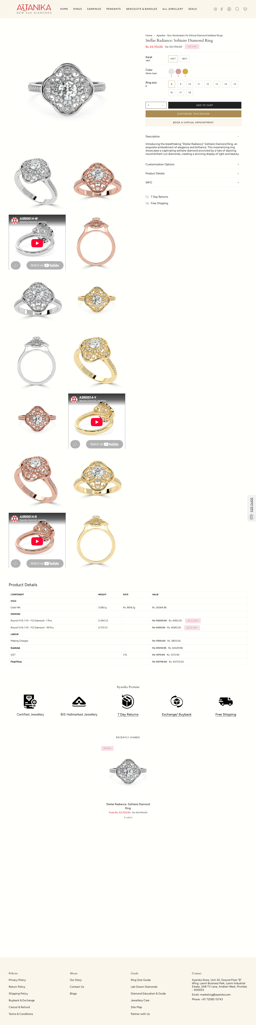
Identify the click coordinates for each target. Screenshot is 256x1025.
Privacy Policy (17, 980)
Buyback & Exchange (22, 1000)
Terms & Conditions (21, 1014)
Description (153, 136)
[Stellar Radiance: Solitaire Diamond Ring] (128, 773)
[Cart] (245, 9)
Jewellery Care (140, 1000)
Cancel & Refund (19, 1007)
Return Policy (17, 986)
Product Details (155, 173)
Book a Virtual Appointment (193, 122)
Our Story (76, 980)
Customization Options (160, 164)
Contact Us (77, 986)
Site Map (136, 1007)
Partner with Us (140, 1014)
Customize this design (193, 113)
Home (149, 35)
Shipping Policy (18, 993)
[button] (78, 9)
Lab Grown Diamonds (144, 986)
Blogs (73, 993)
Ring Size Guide (141, 980)
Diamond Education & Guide (148, 993)
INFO (149, 182)
